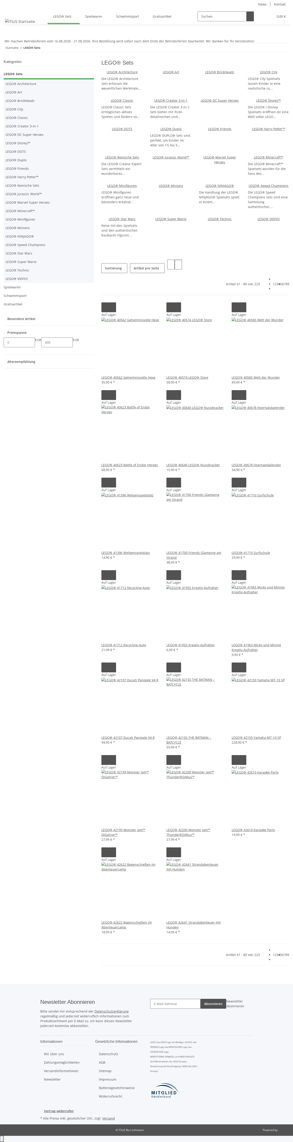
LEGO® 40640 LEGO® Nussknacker (193, 465)
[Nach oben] (2, 1139)
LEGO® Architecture (122, 72)
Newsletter (52, 1079)
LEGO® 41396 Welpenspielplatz (125, 552)
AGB (102, 1062)
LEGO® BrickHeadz (219, 72)
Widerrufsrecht (110, 1096)
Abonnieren (213, 1004)
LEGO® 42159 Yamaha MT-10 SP (256, 737)
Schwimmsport (15, 295)
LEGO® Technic (220, 219)
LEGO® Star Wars (122, 219)
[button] (261, 16)
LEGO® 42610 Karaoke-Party (253, 830)
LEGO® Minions (171, 185)
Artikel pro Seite (146, 268)
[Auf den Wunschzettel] (112, 307)
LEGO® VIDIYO (269, 219)
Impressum (107, 1079)
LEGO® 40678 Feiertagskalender (256, 465)
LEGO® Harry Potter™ (268, 129)
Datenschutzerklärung (112, 1011)
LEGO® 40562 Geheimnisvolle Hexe (128, 377)
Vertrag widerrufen (59, 1111)
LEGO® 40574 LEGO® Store (187, 377)
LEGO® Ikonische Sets (122, 157)
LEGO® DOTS (122, 129)
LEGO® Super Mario (170, 219)
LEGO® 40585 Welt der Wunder (256, 377)
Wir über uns (54, 1054)
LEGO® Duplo (171, 129)
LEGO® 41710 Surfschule (251, 552)
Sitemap (105, 1071)
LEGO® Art (171, 72)
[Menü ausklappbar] (9, 12)
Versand (108, 1118)
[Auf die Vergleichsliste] (105, 307)
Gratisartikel (13, 304)
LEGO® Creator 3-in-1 (170, 100)
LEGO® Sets (13, 74)
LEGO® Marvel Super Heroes (27, 202)
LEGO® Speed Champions (268, 185)
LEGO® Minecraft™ (268, 157)
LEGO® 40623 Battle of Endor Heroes (129, 465)
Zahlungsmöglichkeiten (62, 1062)
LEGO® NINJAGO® (220, 185)
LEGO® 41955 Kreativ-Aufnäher (190, 645)
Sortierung (113, 268)
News (262, 4)
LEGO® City (268, 72)
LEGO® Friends (219, 129)
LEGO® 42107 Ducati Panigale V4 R (128, 737)
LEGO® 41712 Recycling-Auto (123, 645)
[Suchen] (250, 16)
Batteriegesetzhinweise (117, 1088)
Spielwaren (12, 287)
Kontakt (280, 4)
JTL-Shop (283, 1130)
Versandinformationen (61, 1071)
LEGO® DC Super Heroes (220, 100)
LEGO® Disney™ (268, 100)
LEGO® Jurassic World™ (171, 157)
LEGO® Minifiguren (122, 185)
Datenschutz (108, 1054)
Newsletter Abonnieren (235, 1003)
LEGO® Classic (122, 100)
